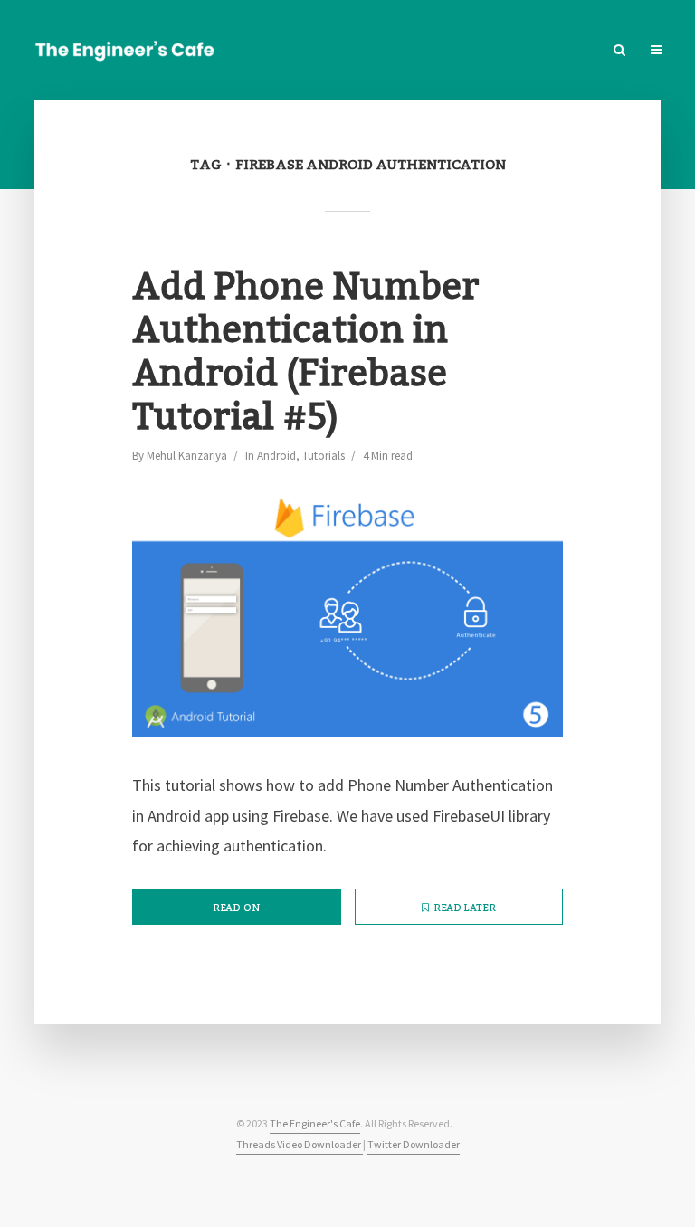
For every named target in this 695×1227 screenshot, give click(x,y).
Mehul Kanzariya (187, 455)
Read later (464, 908)
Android (276, 455)
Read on (236, 908)
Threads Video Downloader (299, 1144)
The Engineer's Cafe (315, 1123)
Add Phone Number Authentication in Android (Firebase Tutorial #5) (305, 353)
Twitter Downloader (413, 1144)
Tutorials (323, 455)
